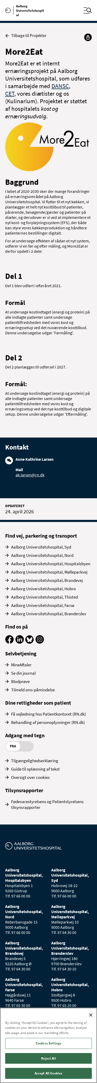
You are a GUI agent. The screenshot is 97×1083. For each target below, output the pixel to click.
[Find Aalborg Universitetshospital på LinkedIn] (19, 642)
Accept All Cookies (48, 1073)
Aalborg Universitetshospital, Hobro (43, 589)
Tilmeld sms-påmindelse (33, 690)
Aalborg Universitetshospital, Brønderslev (48, 614)
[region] (48, 1045)
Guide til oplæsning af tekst (35, 769)
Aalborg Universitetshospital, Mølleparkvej (49, 572)
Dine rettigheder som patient (38, 702)
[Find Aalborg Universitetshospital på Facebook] (9, 642)
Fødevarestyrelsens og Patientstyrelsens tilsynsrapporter (47, 804)
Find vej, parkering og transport (41, 535)
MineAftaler (21, 665)
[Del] (88, 37)
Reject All (48, 1058)
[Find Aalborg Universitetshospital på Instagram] (39, 642)
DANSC (60, 86)
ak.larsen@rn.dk (30, 474)
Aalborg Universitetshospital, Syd (41, 547)
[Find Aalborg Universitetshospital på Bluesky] (29, 642)
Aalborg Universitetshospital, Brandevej (47, 580)
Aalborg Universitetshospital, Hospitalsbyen (50, 564)
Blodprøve (20, 681)
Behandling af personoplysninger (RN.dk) (48, 722)
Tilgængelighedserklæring (34, 761)
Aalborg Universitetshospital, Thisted (44, 597)
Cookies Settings (48, 1043)
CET (9, 93)
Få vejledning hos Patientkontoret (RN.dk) (48, 714)
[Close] (90, 1015)
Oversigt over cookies (30, 777)
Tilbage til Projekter (29, 35)
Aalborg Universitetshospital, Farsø (42, 605)
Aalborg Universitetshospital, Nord (42, 555)
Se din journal (23, 673)
